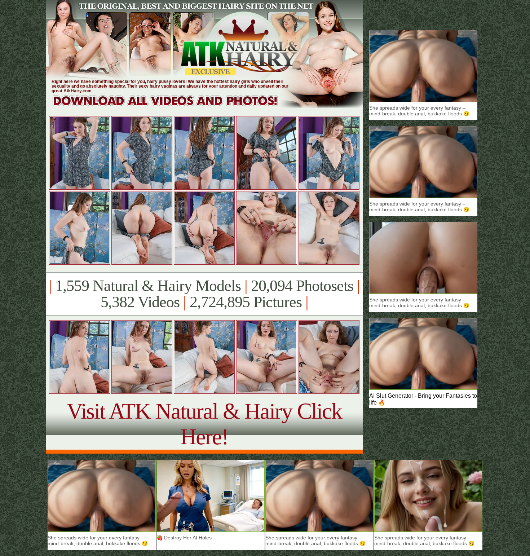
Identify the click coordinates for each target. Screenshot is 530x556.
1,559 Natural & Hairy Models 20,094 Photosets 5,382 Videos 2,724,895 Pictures (204, 294)
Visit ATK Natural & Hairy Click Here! (204, 424)
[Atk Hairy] (172, 106)
